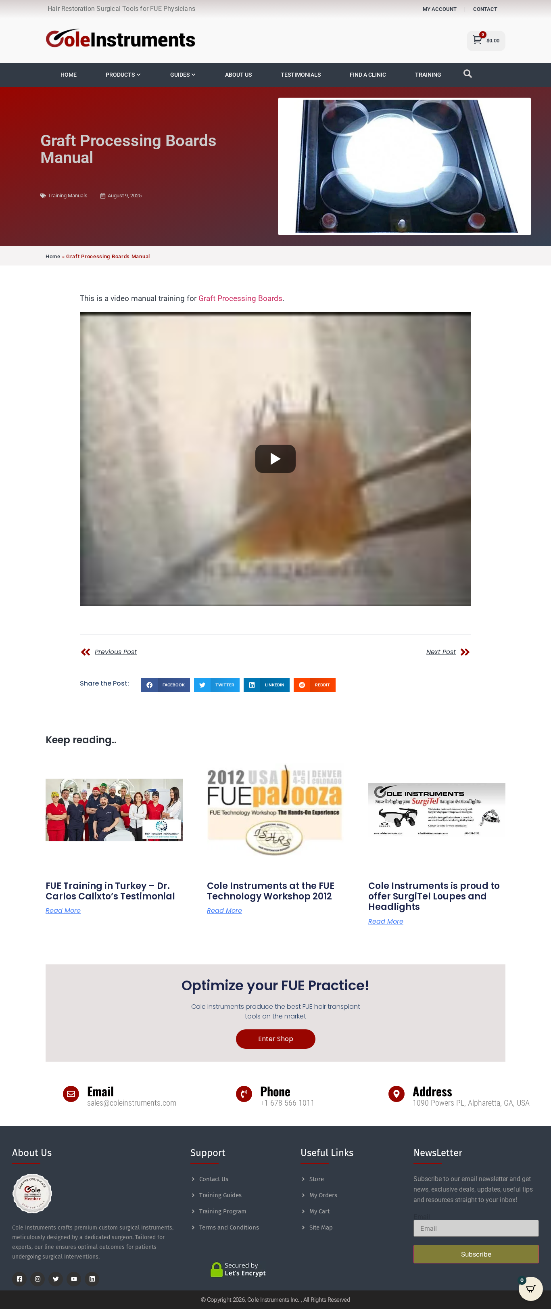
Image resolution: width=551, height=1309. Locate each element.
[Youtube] (74, 1279)
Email (100, 1091)
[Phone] (244, 1094)
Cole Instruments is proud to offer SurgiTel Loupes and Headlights (434, 897)
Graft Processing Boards (240, 298)
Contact (485, 9)
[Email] (71, 1094)
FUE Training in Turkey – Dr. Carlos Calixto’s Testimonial (110, 891)
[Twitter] (55, 1279)
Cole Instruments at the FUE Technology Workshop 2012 (270, 891)
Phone (275, 1091)
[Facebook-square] (19, 1279)
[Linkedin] (92, 1279)
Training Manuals (68, 195)
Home (53, 256)
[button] (165, 685)
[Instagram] (37, 1279)
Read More (63, 911)
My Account (440, 9)
